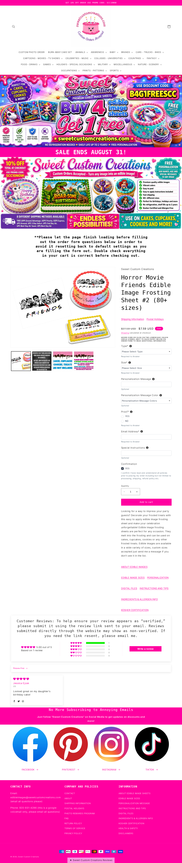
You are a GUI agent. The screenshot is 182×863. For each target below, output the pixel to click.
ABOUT (68, 798)
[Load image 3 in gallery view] (62, 361)
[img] (21, 679)
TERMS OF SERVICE (74, 828)
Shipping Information (132, 319)
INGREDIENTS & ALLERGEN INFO (139, 599)
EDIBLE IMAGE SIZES (133, 577)
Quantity (125, 486)
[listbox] (146, 351)
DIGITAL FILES (129, 588)
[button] (13, 26)
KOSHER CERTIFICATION (135, 610)
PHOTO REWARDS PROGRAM (79, 813)
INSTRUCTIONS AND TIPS (154, 588)
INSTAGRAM (109, 769)
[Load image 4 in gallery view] (83, 361)
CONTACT (69, 793)
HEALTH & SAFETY (128, 828)
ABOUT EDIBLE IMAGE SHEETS (135, 793)
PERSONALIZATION (158, 577)
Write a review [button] (145, 648)
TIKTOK (149, 769)
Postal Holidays (155, 319)
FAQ (66, 818)
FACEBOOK (28, 769)
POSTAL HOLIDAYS (74, 808)
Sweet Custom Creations (28, 857)
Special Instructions (133, 447)
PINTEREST (68, 769)
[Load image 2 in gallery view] (42, 361)
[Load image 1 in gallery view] (21, 361)
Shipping (125, 333)
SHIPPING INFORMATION (77, 803)
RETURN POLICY (73, 823)
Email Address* (130, 431)
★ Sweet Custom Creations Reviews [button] (91, 860)
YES (127, 416)
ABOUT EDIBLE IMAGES (134, 566)
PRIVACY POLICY (73, 833)
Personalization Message (136, 379)
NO (126, 421)
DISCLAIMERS (126, 833)
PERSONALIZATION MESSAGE (134, 803)
